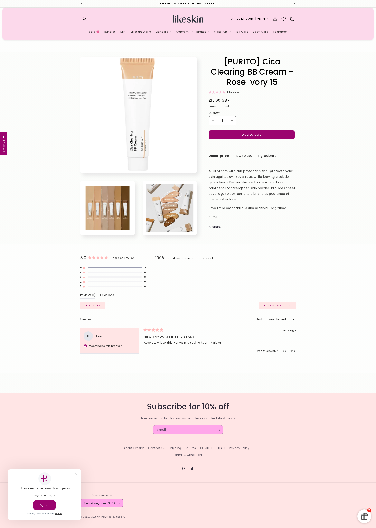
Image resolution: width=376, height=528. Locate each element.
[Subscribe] (218, 429)
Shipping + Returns (182, 448)
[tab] (219, 156)
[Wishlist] (283, 19)
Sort (260, 319)
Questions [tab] (107, 296)
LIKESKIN (96, 516)
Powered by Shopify (113, 516)
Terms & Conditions (188, 455)
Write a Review (281, 306)
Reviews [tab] (87, 296)
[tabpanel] (252, 191)
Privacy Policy (239, 448)
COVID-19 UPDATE (213, 448)
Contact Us (156, 448)
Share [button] (216, 227)
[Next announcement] (294, 3)
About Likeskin (134, 448)
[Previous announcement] (81, 3)
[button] (84, 18)
